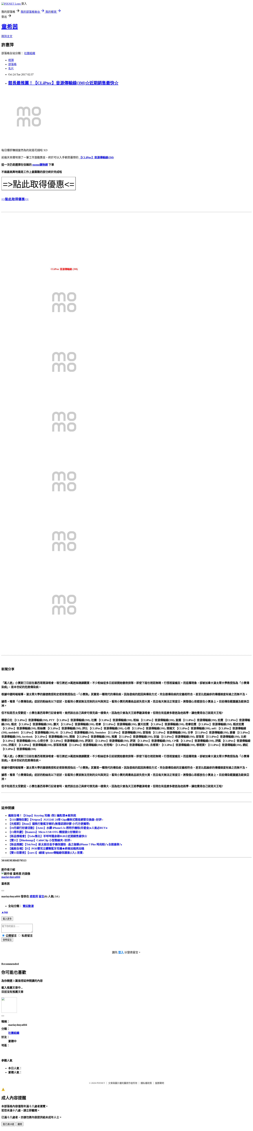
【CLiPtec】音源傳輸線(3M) (96, 157)
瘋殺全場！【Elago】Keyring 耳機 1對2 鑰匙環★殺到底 (42, 815)
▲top (4, 912)
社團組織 (29, 53)
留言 (41, 896)
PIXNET (101, 1083)
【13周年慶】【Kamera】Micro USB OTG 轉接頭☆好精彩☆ (44, 832)
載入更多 (7, 919)
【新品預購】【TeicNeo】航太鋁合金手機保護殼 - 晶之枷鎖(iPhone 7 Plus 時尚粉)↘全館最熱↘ (65, 844)
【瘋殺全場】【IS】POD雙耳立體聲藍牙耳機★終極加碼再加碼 (46, 848)
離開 (20, 1124)
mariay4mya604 (10, 876)
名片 (11, 68)
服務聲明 (159, 1083)
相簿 (11, 60)
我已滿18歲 (8, 1124)
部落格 (12, 64)
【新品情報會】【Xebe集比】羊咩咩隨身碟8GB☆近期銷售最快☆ (47, 836)
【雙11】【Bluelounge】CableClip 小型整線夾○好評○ (40, 840)
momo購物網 (40, 164)
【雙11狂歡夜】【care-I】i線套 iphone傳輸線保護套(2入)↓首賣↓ (46, 852)
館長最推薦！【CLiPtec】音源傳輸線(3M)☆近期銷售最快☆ (63, 83)
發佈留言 (7, 940)
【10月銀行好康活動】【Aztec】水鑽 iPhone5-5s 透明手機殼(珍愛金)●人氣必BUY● (58, 827)
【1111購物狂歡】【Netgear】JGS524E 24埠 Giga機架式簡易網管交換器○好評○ (55, 819)
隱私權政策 (146, 1083)
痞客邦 (34, 896)
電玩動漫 (28, 906)
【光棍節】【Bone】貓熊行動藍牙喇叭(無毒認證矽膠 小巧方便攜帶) (49, 823)
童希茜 (9, 27)
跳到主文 (6, 36)
